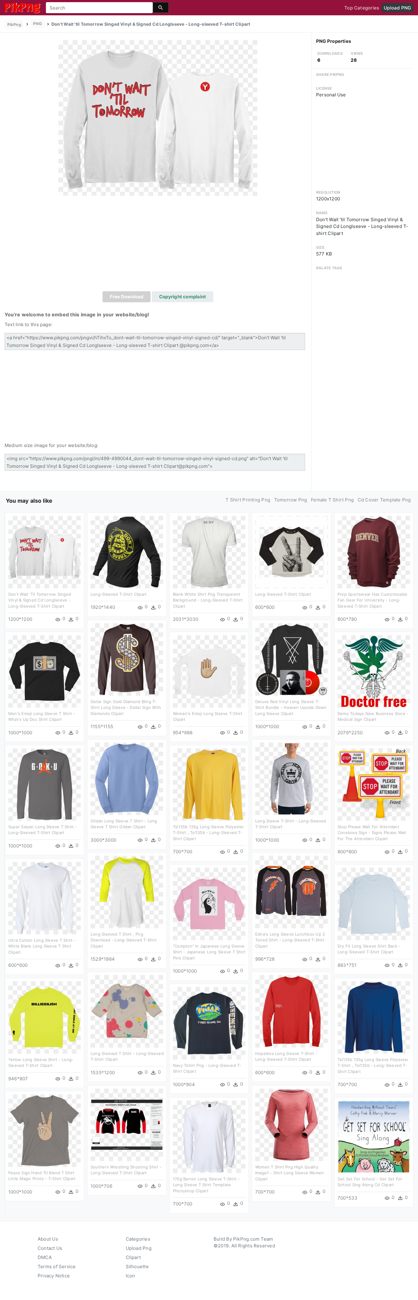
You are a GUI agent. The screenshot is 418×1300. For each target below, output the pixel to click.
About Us (48, 1239)
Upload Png (138, 1248)
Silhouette (137, 1266)
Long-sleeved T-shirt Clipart (119, 594)
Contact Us (50, 1248)
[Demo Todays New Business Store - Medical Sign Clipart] (374, 671)
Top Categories (361, 8)
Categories (138, 1239)
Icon (130, 1276)
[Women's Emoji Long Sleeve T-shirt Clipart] (209, 671)
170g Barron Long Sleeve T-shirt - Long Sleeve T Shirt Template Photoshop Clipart (206, 1184)
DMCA (45, 1257)
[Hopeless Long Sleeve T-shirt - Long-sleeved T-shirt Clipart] (291, 1011)
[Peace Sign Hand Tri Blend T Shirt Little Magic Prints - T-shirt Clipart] (44, 1130)
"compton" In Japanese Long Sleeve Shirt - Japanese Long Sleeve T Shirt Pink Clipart (209, 952)
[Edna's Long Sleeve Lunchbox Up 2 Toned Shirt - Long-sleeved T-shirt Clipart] (291, 891)
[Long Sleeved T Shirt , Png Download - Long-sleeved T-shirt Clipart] (127, 891)
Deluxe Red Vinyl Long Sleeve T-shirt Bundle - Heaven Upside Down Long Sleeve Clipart (291, 707)
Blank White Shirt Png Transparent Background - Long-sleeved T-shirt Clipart (208, 600)
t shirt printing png (248, 500)
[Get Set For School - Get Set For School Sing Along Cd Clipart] (374, 1136)
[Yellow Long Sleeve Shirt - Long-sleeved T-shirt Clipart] (44, 1017)
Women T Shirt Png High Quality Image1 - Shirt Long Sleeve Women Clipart (289, 1172)
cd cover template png (384, 500)
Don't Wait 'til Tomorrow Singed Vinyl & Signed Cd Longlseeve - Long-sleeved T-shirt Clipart (39, 600)
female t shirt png (332, 500)
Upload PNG (397, 8)
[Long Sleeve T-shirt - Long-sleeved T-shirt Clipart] (291, 778)
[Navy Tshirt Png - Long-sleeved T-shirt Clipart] (209, 1023)
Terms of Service (57, 1266)
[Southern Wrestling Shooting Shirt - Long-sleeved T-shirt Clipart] (127, 1124)
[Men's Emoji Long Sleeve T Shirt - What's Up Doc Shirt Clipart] (44, 671)
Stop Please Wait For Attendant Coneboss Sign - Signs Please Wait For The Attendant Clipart (372, 832)
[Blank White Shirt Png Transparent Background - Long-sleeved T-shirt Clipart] (209, 551)
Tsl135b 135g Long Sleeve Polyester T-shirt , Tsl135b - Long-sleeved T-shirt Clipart (208, 832)
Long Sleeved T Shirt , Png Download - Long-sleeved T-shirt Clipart (124, 940)
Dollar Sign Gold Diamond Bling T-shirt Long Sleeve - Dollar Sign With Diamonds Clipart (126, 707)
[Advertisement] (158, 245)
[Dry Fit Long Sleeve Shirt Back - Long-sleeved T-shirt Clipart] (374, 903)
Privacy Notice (54, 1276)
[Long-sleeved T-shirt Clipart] (127, 551)
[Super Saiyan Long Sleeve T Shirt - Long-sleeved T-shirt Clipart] (44, 784)
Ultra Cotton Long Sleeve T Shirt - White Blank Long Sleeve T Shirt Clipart (42, 946)
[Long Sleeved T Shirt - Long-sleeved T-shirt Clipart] (127, 1011)
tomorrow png (290, 500)
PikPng (14, 24)
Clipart (133, 1257)
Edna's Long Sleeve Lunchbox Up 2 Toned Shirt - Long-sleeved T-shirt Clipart (290, 940)
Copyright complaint (182, 297)
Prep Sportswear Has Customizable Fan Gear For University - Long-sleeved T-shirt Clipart (372, 600)
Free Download (127, 297)
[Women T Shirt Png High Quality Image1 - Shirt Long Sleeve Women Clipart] (291, 1124)
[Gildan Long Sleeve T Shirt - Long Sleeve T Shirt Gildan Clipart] (127, 778)
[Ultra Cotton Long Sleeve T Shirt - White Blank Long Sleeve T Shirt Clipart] (44, 897)
